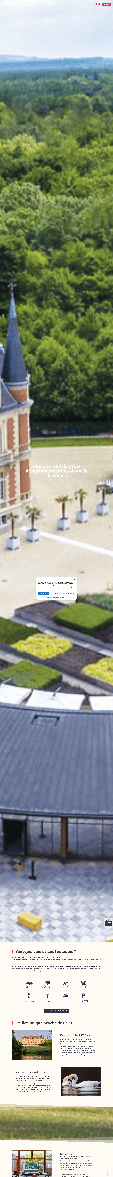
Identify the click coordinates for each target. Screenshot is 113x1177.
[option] (98, 4)
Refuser (56, 593)
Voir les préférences (68, 593)
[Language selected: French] (97, 4)
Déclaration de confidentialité (60, 597)
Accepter (43, 593)
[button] (74, 579)
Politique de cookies (49, 597)
